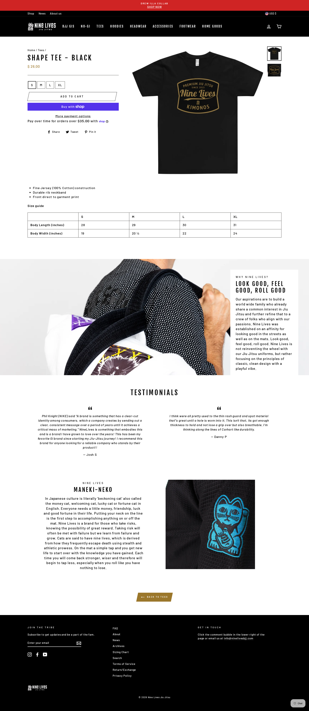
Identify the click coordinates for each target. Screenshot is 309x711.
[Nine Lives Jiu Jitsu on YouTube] (45, 654)
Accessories (163, 26)
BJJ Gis (68, 26)
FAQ (115, 628)
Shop (31, 13)
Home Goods (212, 26)
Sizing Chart (121, 652)
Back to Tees (157, 597)
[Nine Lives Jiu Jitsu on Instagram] (30, 654)
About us (56, 13)
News (42, 13)
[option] (154, 5)
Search (117, 658)
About (117, 634)
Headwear (138, 26)
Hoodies (117, 26)
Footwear (188, 26)
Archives (118, 646)
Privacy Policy (122, 675)
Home (31, 50)
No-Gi (85, 26)
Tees (100, 26)
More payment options (73, 116)
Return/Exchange (124, 669)
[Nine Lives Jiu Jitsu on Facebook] (37, 654)
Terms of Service (124, 663)
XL (60, 85)
